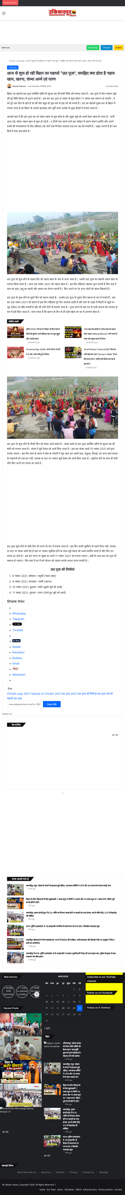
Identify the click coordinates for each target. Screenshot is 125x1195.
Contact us (88, 1172)
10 (47, 1002)
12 (58, 1002)
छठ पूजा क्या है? (105, 693)
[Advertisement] (62, 30)
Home (12, 61)
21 (69, 1008)
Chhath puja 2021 (18, 693)
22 (74, 1008)
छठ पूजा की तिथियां (87, 693)
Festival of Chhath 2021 (45, 693)
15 (74, 1002)
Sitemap (103, 1172)
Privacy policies (105, 1189)
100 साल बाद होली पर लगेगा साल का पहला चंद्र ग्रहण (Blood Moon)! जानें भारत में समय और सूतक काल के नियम (100, 334)
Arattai (118, 47)
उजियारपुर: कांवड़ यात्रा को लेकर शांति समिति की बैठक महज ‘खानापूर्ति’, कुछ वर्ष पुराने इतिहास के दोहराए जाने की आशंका (72, 1049)
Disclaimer (69, 1189)
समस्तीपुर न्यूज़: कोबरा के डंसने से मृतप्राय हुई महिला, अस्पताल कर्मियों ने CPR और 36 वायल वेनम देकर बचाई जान (68, 885)
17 (47, 1008)
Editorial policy (90, 1189)
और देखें (5, 1132)
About (60, 1189)
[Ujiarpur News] (62, 13)
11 (52, 1002)
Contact (118, 1189)
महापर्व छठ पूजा (14, 698)
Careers (60, 1172)
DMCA (79, 1189)
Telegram (107, 47)
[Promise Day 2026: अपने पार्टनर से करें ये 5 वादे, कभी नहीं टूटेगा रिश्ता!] (15, 352)
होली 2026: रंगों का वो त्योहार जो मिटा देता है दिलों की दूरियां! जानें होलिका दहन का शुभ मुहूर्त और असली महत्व (43, 334)
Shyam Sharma (19, 86)
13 (63, 1002)
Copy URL (52, 704)
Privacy (73, 1172)
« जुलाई (47, 1028)
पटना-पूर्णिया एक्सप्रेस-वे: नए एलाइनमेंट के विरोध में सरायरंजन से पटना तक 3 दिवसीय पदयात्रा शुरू (63, 926)
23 (79, 1008)
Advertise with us (26, 1172)
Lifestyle (20, 61)
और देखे (115, 735)
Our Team (51, 1189)
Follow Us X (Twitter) (99, 1007)
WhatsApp (93, 47)
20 (63, 1008)
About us (46, 1172)
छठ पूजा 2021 (69, 693)
